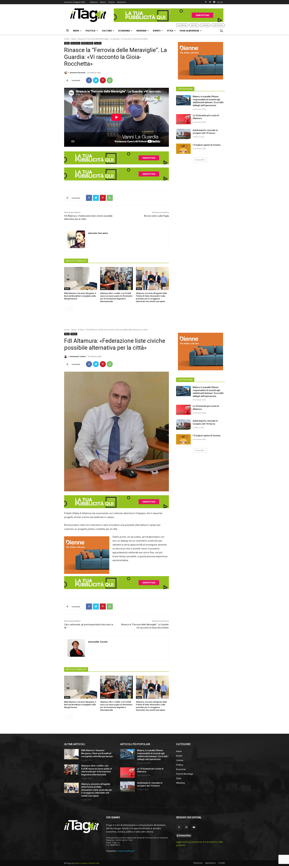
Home (66, 39)
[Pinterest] (103, 80)
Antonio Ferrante (77, 72)
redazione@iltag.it (126, 850)
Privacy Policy (184, 835)
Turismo (98, 43)
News (73, 39)
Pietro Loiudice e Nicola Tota (87, 863)
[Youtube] (214, 2)
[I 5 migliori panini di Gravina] (183, 149)
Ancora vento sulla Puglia (156, 216)
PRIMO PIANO (87, 43)
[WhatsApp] (110, 80)
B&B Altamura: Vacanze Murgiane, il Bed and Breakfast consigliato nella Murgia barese (80, 296)
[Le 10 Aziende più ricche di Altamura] (183, 119)
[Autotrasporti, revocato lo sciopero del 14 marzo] (183, 134)
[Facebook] (206, 2)
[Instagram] (210, 2)
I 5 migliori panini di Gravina (206, 145)
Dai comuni (75, 43)
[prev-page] (66, 309)
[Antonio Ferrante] (66, 72)
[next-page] (71, 309)
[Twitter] (96, 80)
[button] (221, 30)
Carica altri (199, 159)
